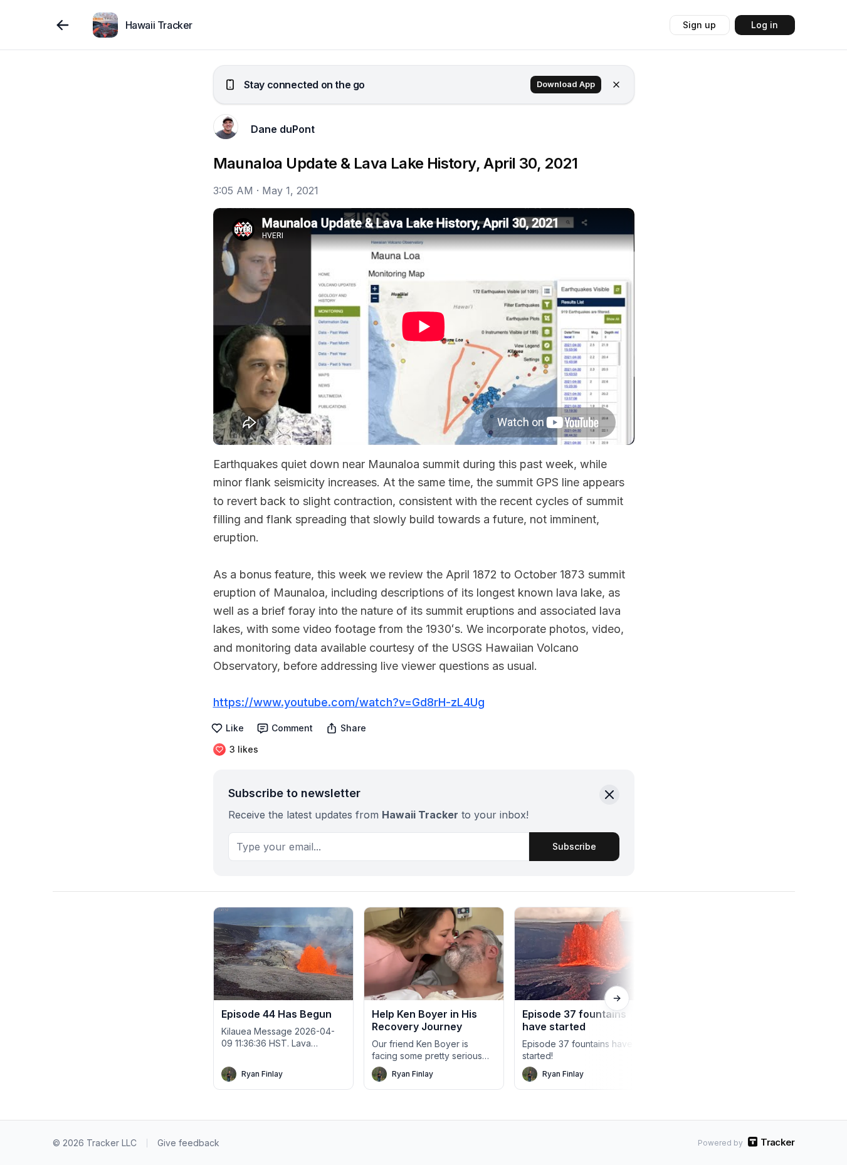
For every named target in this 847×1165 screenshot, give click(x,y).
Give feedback (188, 1142)
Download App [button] (566, 84)
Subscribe (574, 846)
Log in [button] (764, 24)
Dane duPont (283, 129)
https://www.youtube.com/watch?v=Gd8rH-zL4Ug (349, 702)
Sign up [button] (699, 24)
